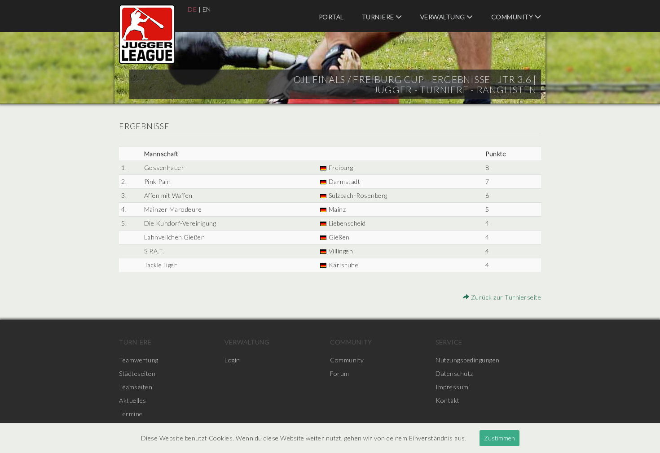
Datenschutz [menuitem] (454, 373)
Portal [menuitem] (331, 17)
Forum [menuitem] (339, 373)
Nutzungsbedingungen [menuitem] (468, 360)
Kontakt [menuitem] (448, 400)
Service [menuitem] (449, 342)
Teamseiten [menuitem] (135, 387)
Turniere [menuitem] (379, 17)
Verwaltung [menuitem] (443, 17)
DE (192, 9)
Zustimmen (499, 438)
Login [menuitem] (232, 360)
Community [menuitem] (513, 17)
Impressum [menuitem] (452, 387)
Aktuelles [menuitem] (132, 400)
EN (206, 9)
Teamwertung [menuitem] (138, 360)
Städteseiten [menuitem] (137, 373)
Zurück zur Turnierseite (505, 297)
